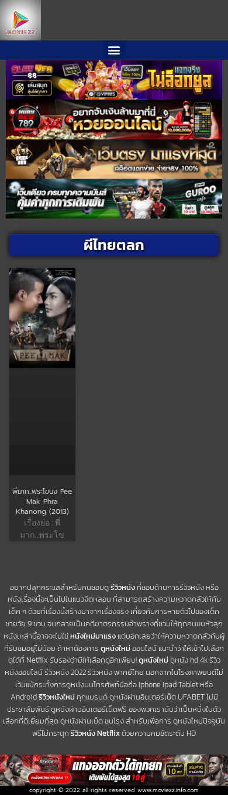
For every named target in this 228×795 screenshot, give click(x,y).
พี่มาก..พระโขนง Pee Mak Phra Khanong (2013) (42, 501)
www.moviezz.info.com (168, 790)
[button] (114, 50)
